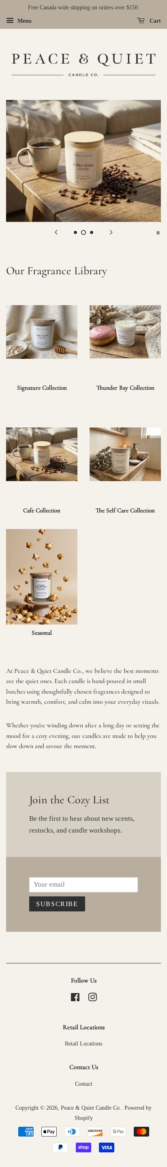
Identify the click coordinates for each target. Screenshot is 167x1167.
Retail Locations (83, 1043)
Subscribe (57, 903)
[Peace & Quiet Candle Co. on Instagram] (92, 999)
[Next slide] (111, 232)
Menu (24, 21)
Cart (154, 21)
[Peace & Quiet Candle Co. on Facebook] (75, 999)
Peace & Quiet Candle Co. (91, 1107)
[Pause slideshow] (158, 232)
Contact (83, 1083)
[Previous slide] (56, 232)
